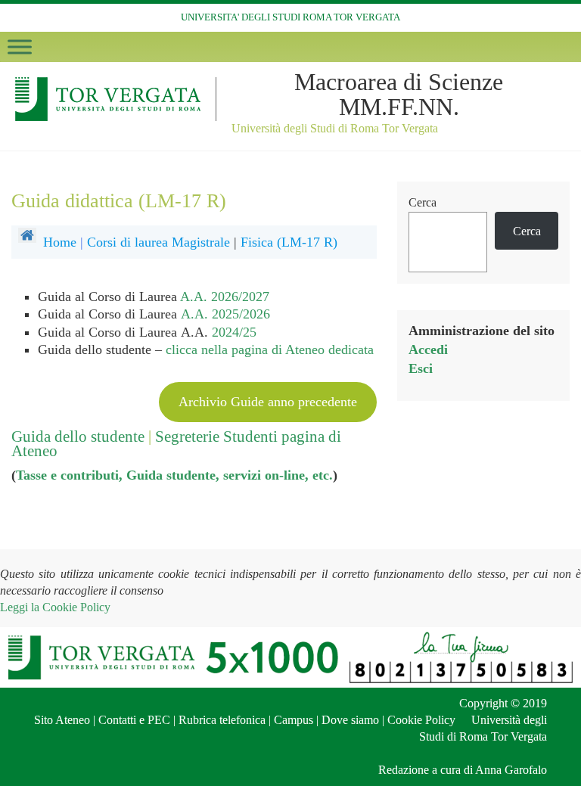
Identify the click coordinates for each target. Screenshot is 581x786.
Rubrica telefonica (222, 719)
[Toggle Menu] (20, 46)
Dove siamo (350, 719)
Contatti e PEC (134, 719)
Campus (293, 719)
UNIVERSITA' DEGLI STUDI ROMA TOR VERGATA (290, 17)
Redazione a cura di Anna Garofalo (462, 769)
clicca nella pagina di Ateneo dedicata (270, 349)
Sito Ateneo (62, 719)
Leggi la (55, 607)
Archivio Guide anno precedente (268, 401)
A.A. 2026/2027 (224, 296)
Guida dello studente (77, 436)
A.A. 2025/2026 (225, 314)
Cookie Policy (421, 719)
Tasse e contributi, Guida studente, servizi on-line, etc (172, 475)
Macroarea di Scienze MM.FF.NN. (398, 94)
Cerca (423, 202)
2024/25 (234, 332)
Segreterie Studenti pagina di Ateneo (176, 443)
